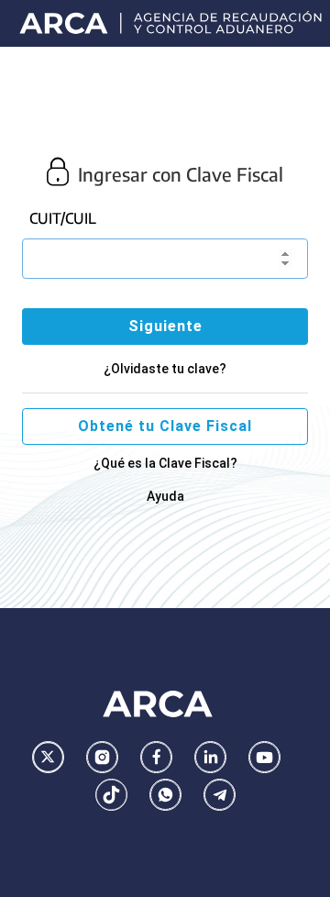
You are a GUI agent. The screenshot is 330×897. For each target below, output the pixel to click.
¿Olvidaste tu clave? (165, 368)
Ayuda (165, 496)
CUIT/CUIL (62, 218)
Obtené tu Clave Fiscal (165, 426)
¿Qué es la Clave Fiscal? (165, 463)
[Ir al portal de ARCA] (172, 23)
